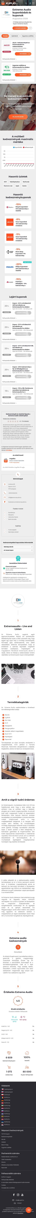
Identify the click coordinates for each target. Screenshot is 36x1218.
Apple (17, 186)
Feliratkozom (18, 117)
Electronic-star (8, 186)
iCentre (24, 186)
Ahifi (5, 182)
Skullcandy (26, 182)
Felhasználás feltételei (8, 59)
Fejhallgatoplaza (15, 182)
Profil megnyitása (14, 462)
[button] (17, 147)
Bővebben (9, 450)
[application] (18, 157)
